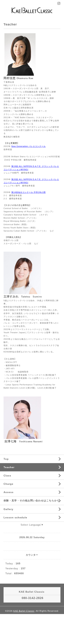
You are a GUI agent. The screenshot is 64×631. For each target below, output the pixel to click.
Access (9, 492)
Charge (8, 483)
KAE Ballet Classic (23, 611)
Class (7, 475)
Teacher (9, 467)
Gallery (8, 509)
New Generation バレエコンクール (28, 146)
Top (6, 459)
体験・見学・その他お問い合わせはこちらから (32, 500)
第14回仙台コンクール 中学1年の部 (28, 192)
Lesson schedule (15, 517)
